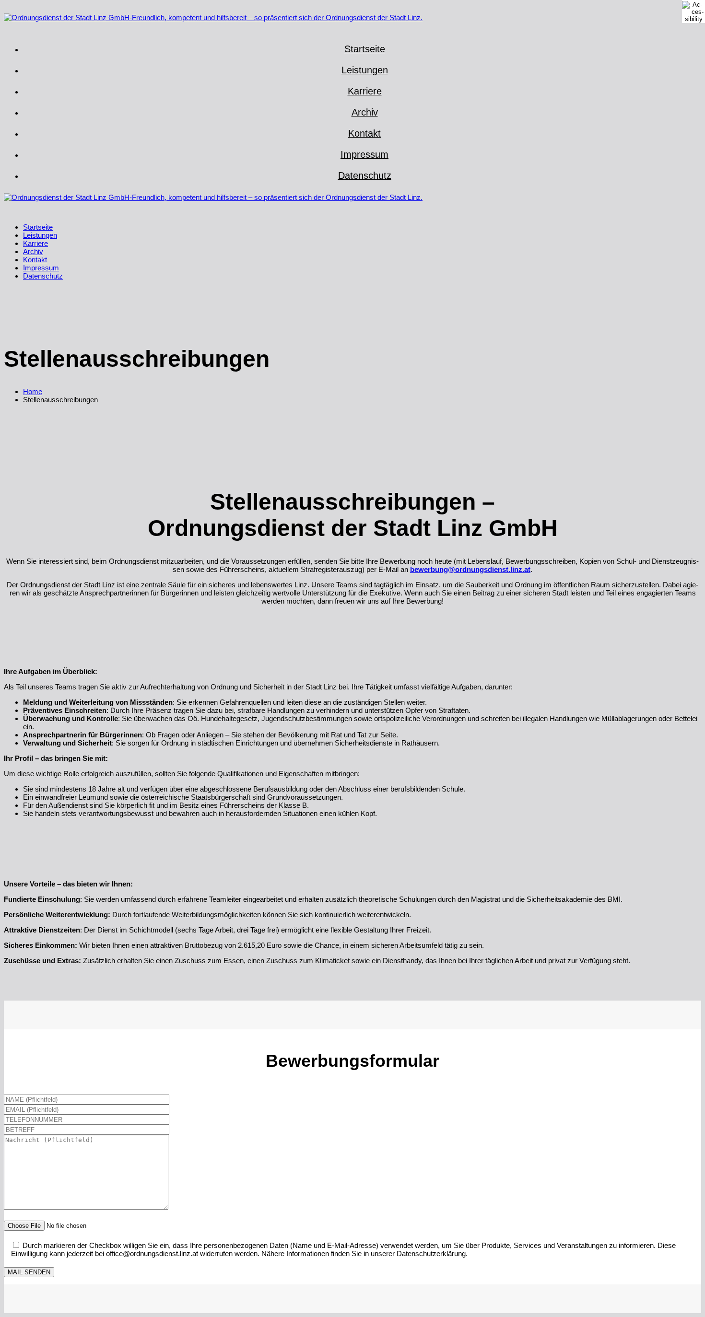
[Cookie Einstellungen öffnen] (21, 1305)
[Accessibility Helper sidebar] (693, 11)
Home (32, 391)
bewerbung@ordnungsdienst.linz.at (470, 569)
